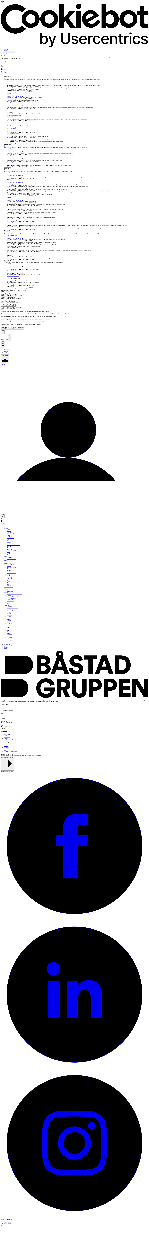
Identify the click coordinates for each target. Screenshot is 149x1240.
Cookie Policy (7, 1222)
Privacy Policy (7, 1223)
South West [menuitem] (9, 637)
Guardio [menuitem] (9, 633)
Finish (2, 330)
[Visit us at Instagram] (74, 1216)
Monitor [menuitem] (9, 636)
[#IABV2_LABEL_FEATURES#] (8, 301)
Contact (6, 352)
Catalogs (6, 735)
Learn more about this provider (14, 84)
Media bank (7, 349)
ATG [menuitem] (8, 630)
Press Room (7, 734)
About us (6, 351)
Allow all (22, 328)
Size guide (6, 747)
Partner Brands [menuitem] (10, 643)
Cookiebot (25, 290)
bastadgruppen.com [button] (11, 110)
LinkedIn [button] (9, 94)
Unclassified (7, 260)
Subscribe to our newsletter (7, 757)
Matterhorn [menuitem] (9, 634)
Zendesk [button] (9, 103)
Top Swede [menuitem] (9, 640)
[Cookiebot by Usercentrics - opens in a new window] (74, 46)
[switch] (1, 65)
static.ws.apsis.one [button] (11, 129)
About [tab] (5, 53)
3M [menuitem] (8, 641)
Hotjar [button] (8, 180)
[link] (8, 529)
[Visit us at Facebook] (74, 919)
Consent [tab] (6, 49)
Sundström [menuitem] (9, 639)
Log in (2, 514)
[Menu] (3, 523)
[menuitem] (6, 526)
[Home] (1, 521)
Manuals (6, 738)
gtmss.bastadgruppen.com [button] (13, 215)
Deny (2, 328)
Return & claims (8, 748)
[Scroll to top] (1, 1226)
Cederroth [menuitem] (9, 631)
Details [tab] (5, 50)
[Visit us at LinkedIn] (74, 1068)
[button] (77, 116)
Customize (15, 328)
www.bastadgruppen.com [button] (13, 134)
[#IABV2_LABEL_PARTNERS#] (8, 305)
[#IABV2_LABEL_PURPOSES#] (8, 297)
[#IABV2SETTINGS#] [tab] (9, 52)
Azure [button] (8, 81)
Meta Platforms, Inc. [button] (12, 236)
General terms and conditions (11, 751)
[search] (1, 524)
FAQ (5, 750)
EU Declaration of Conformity (11, 739)
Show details (4, 72)
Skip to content (4, 339)
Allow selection (8, 328)
